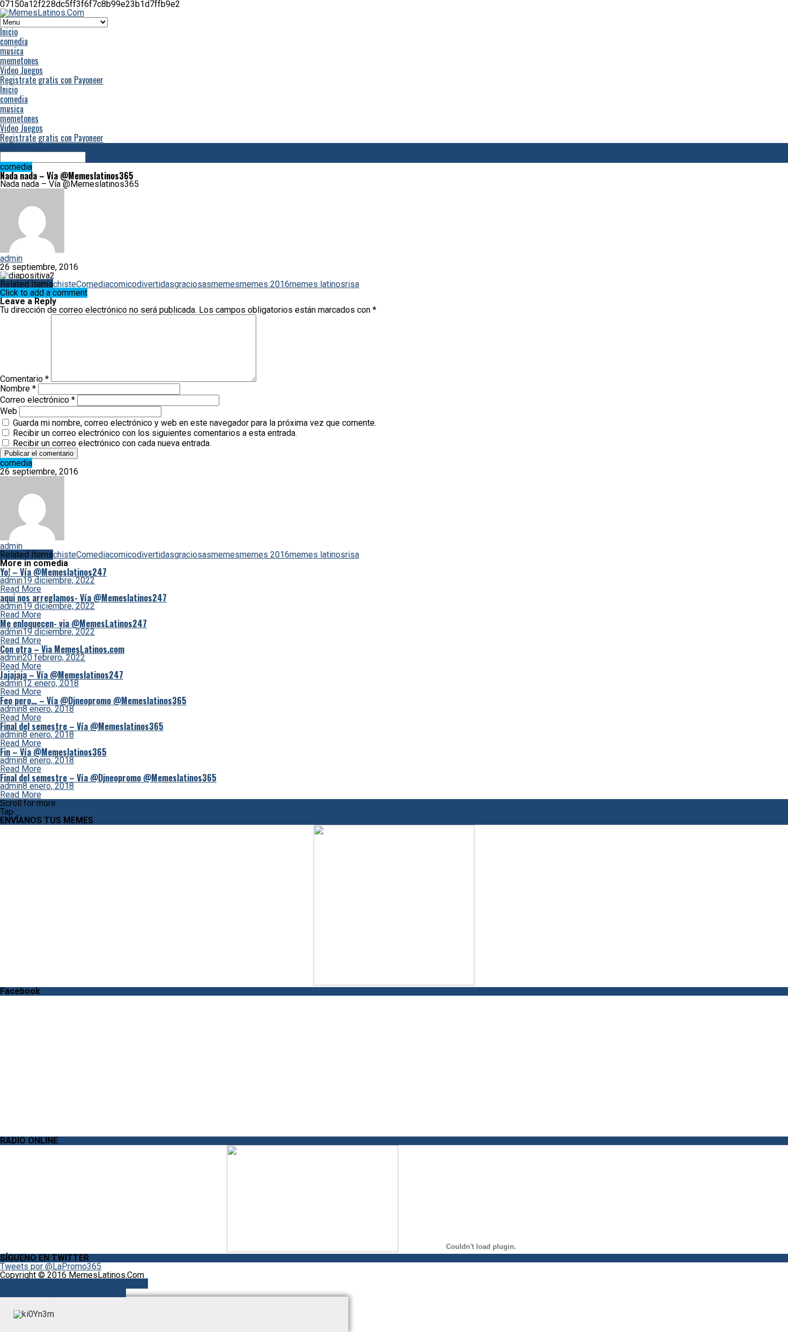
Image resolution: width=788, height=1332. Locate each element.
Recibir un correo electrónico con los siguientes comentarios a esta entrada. (155, 433)
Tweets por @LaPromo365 (50, 1266)
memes (225, 284)
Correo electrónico (37, 400)
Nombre (18, 388)
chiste (64, 284)
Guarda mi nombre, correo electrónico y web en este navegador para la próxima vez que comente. (194, 423)
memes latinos (317, 284)
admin (11, 258)
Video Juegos (21, 70)
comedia (14, 41)
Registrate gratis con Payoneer (51, 79)
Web (8, 411)
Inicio (9, 31)
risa (352, 284)
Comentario (24, 379)
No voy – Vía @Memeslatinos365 (63, 1292)
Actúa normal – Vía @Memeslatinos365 (74, 1283)
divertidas (155, 284)
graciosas (192, 284)
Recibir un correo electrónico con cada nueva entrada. (112, 443)
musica (12, 50)
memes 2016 (264, 284)
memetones (19, 60)
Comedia (92, 284)
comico (123, 284)
